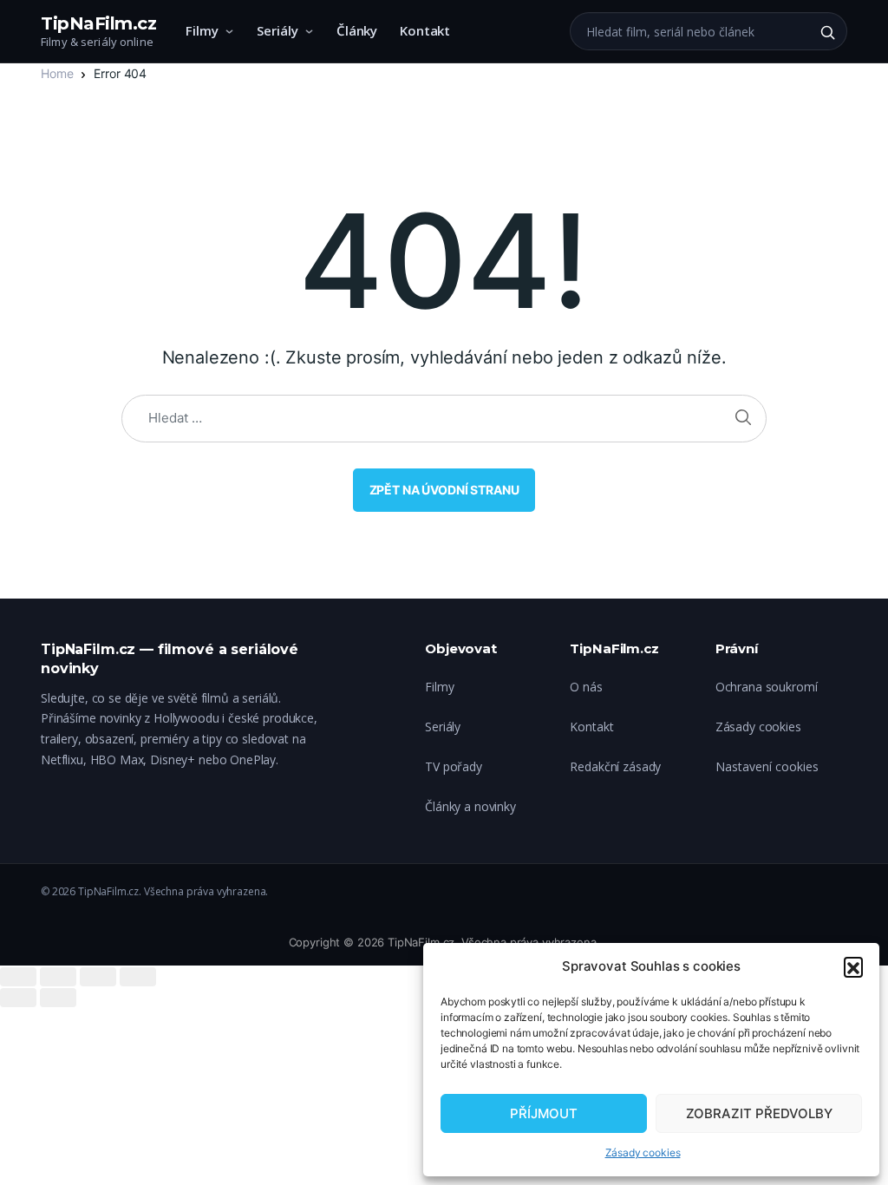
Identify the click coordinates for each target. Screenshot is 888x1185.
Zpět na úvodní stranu (444, 489)
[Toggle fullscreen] (98, 976)
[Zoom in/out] (138, 976)
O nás (586, 686)
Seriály (277, 30)
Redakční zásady (615, 766)
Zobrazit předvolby (759, 1113)
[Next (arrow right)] (58, 997)
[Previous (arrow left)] (18, 997)
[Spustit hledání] (827, 32)
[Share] (58, 976)
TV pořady (453, 766)
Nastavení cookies (767, 766)
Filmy (202, 30)
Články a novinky (470, 806)
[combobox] (689, 31)
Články (356, 30)
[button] (853, 966)
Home (57, 73)
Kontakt (425, 30)
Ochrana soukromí (766, 686)
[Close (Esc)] (18, 976)
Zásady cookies (643, 1152)
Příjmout (544, 1113)
